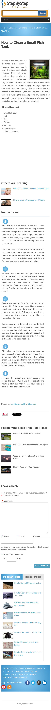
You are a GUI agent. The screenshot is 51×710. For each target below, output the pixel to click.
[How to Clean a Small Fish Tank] (39, 69)
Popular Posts (11, 576)
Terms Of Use (31, 671)
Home (4, 28)
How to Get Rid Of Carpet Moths (27, 583)
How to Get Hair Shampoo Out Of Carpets (30, 445)
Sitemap (19, 671)
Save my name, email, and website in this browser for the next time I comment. (25, 548)
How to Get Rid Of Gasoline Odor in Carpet (31, 189)
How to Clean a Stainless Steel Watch (29, 200)
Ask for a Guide (10, 668)
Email (22, 536)
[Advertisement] (26, 52)
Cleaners (23, 28)
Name (6, 536)
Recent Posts (33, 576)
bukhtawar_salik (18, 404)
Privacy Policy (9, 674)
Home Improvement (27, 674)
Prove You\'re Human (13, 554)
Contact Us (8, 671)
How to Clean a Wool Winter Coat (28, 632)
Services (12, 28)
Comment (8, 500)
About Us (41, 668)
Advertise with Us (27, 668)
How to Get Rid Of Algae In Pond (26, 433)
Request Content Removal (15, 677)
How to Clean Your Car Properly (26, 467)
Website (36, 536)
